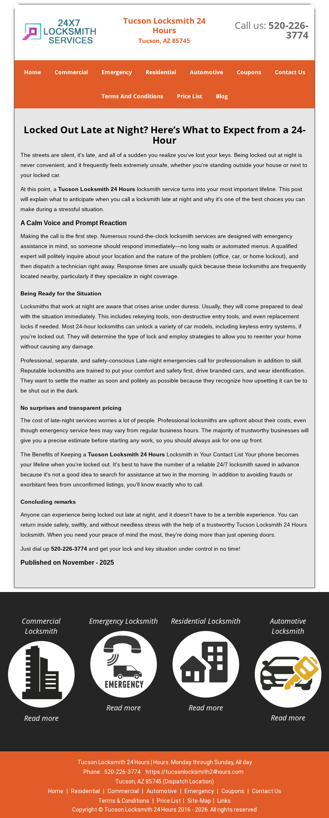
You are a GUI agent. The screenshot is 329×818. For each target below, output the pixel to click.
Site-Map (199, 801)
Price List (189, 96)
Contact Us (290, 72)
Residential (161, 72)
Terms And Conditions (132, 96)
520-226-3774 (288, 29)
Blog (222, 96)
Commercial (71, 72)
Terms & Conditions (123, 801)
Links (224, 801)
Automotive (206, 72)
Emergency (117, 72)
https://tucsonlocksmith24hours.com (195, 772)
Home (32, 72)
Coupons (249, 72)
